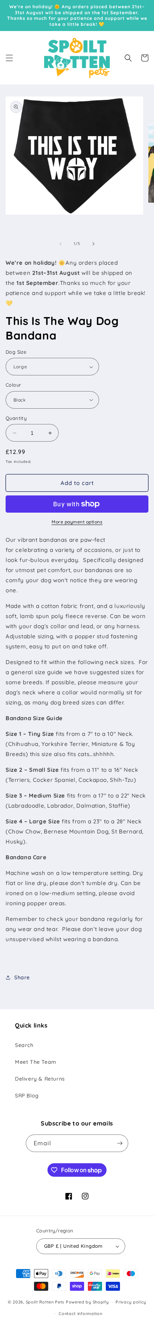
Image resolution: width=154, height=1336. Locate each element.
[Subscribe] (119, 1143)
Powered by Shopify (87, 1302)
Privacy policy (131, 1302)
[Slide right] (93, 244)
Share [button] (22, 977)
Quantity (16, 418)
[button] (9, 58)
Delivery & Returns (40, 1078)
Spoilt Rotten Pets (45, 1302)
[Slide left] (60, 244)
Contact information (80, 1313)
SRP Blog (27, 1095)
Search (24, 1045)
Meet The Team (35, 1062)
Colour (13, 385)
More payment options (77, 522)
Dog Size (16, 352)
